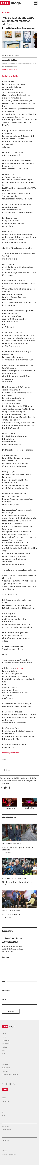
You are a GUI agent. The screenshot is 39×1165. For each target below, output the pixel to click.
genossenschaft (7, 1129)
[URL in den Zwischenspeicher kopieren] (1, 788)
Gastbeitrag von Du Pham (10, 76)
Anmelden (5, 1071)
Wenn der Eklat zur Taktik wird (11, 911)
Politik (4, 1033)
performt (20, 668)
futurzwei (5, 1151)
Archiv (4, 1050)
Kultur (4, 1037)
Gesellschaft (6, 1040)
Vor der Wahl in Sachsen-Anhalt (11, 844)
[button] (5, 788)
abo (3, 1112)
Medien (4, 1047)
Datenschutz (6, 1068)
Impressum (5, 1064)
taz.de (4, 1098)
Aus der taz (5, 1126)
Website (4, 1000)
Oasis (8, 770)
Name (4, 981)
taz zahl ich (5, 1101)
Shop (3, 1115)
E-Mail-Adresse (6, 990)
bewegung (5, 1140)
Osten (4, 1054)
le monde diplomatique (9, 1154)
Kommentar (6, 957)
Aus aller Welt (6, 1044)
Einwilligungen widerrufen (10, 1074)
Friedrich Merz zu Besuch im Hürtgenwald (14, 878)
